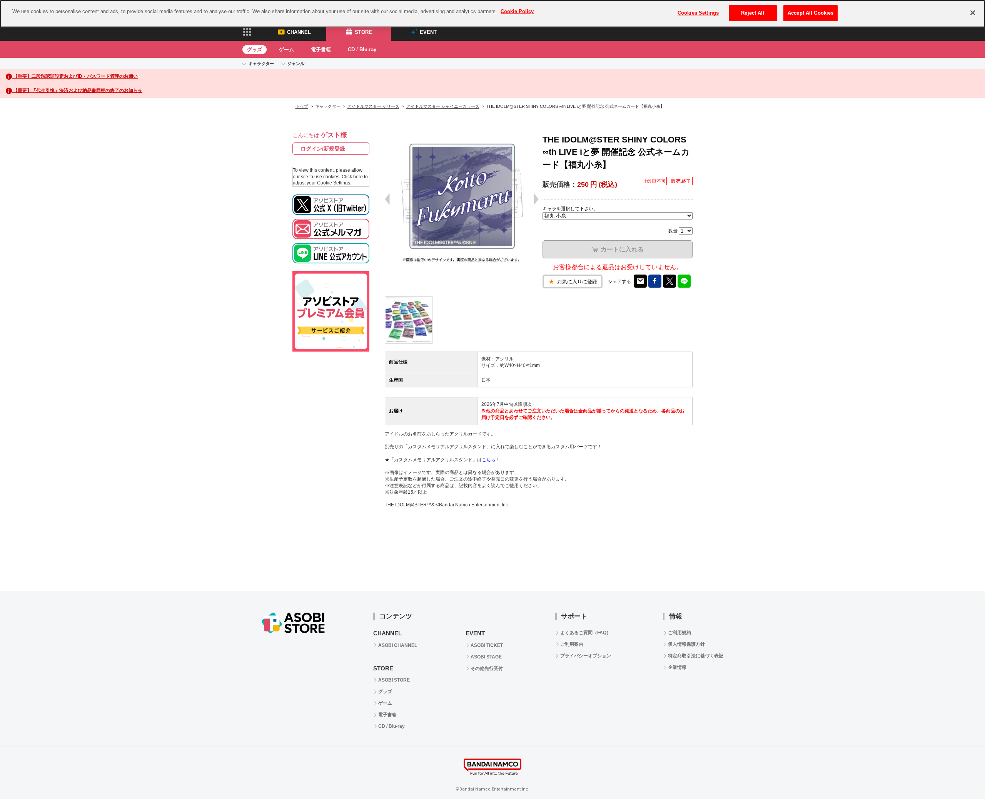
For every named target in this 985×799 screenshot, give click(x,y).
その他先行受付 (487, 668)
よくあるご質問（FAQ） (585, 632)
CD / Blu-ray (362, 49)
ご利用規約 (679, 632)
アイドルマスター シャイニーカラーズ (442, 106)
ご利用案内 (571, 644)
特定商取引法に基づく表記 (695, 655)
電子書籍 (321, 49)
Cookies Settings (698, 13)
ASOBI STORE (394, 680)
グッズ (254, 49)
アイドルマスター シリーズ (373, 106)
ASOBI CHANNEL (397, 645)
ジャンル (295, 63)
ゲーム (286, 49)
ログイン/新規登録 (323, 149)
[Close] (972, 12)
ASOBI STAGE (486, 657)
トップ (302, 106)
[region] (492, 13)
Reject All (752, 13)
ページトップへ (960, 773)
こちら (489, 459)
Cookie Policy (517, 11)
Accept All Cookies (810, 13)
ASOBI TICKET (487, 645)
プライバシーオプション (585, 655)
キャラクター (261, 63)
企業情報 (677, 667)
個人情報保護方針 (686, 644)
